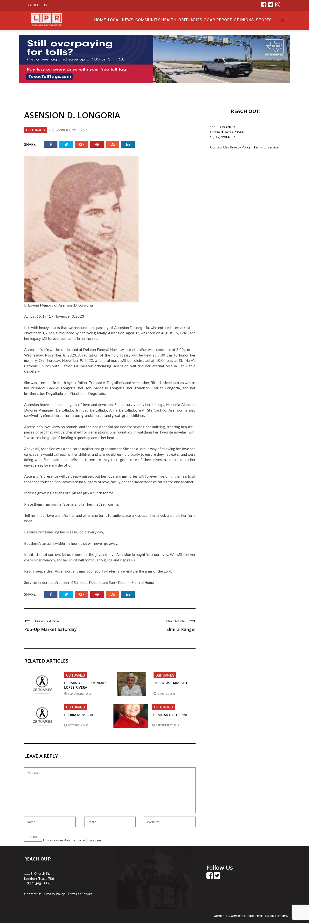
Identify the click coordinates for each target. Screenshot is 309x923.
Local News (120, 20)
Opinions (244, 20)
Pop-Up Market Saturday (50, 629)
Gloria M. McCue (79, 715)
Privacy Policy (240, 147)
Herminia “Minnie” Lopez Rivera (85, 685)
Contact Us (37, 5)
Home (100, 20)
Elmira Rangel (181, 629)
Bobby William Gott (172, 683)
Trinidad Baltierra (169, 715)
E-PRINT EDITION (276, 916)
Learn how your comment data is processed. (135, 840)
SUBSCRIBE (255, 916)
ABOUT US (221, 916)
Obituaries (190, 20)
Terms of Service (266, 147)
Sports (264, 20)
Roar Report (218, 20)
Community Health (155, 20)
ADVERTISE (238, 916)
